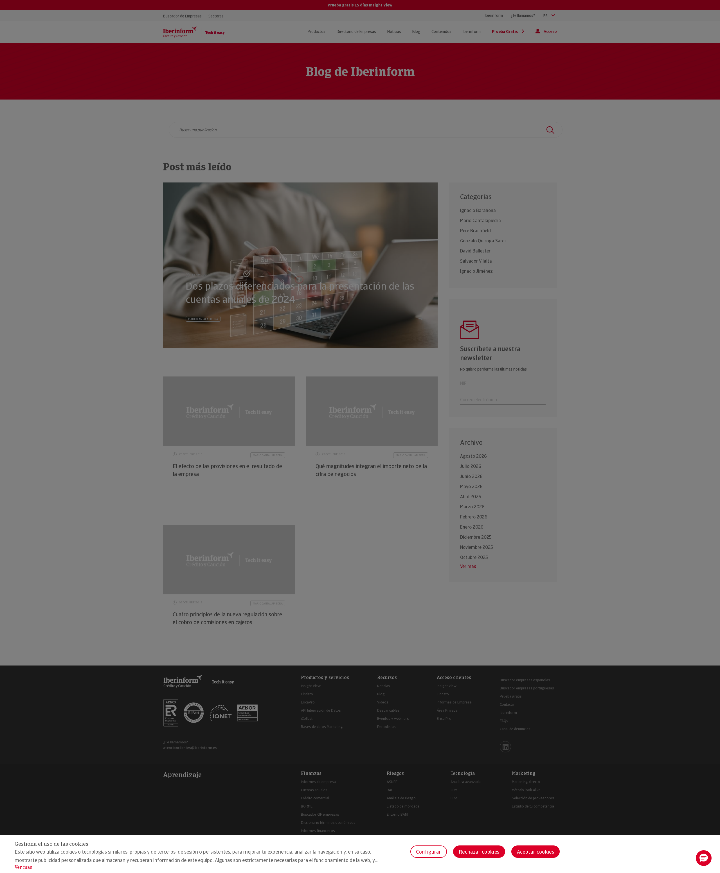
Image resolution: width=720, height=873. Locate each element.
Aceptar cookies (535, 852)
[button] (704, 858)
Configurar (428, 852)
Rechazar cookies (479, 852)
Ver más (23, 867)
